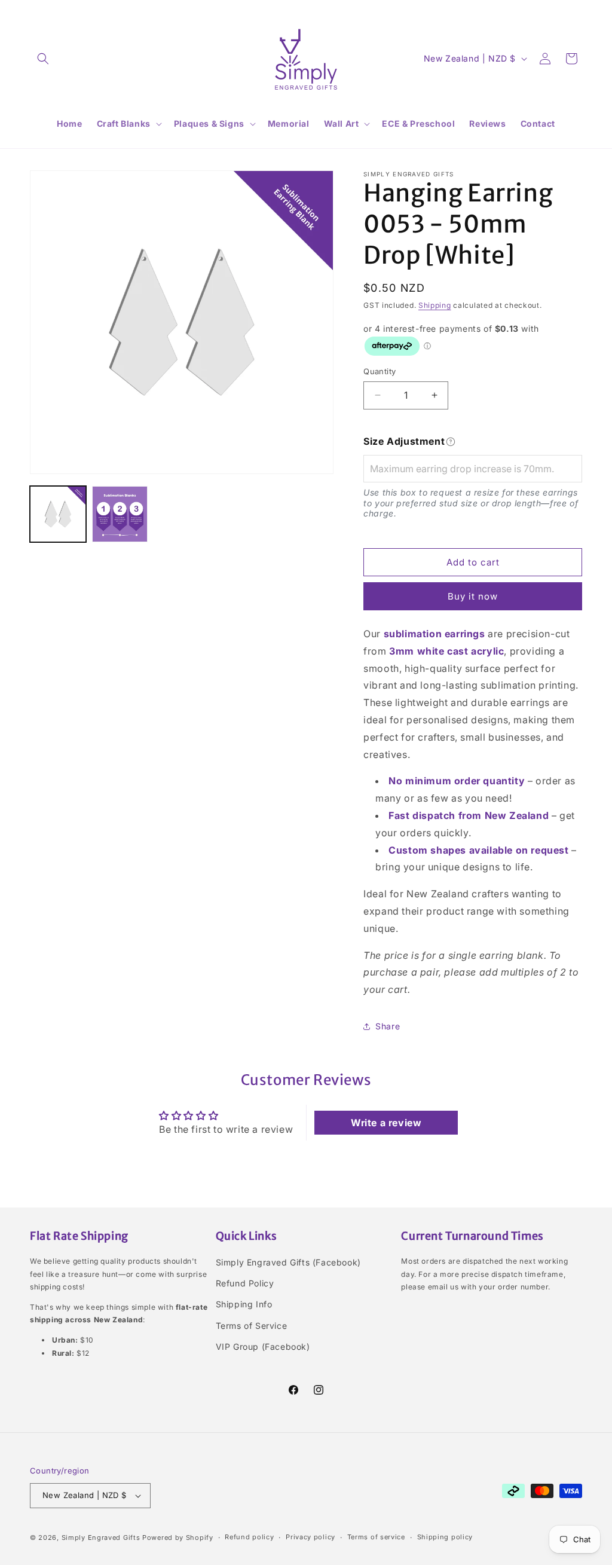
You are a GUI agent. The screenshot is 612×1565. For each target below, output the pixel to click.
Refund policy (249, 1537)
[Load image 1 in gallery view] (58, 514)
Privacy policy (310, 1537)
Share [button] (387, 1026)
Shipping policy (445, 1537)
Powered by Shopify (177, 1537)
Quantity (379, 371)
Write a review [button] (386, 1123)
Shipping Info (244, 1304)
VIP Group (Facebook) (263, 1346)
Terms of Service (251, 1326)
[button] (43, 58)
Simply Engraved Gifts (101, 1537)
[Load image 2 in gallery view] (120, 514)
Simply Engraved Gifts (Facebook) (288, 1262)
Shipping (434, 305)
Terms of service (376, 1537)
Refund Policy (245, 1283)
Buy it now (473, 596)
